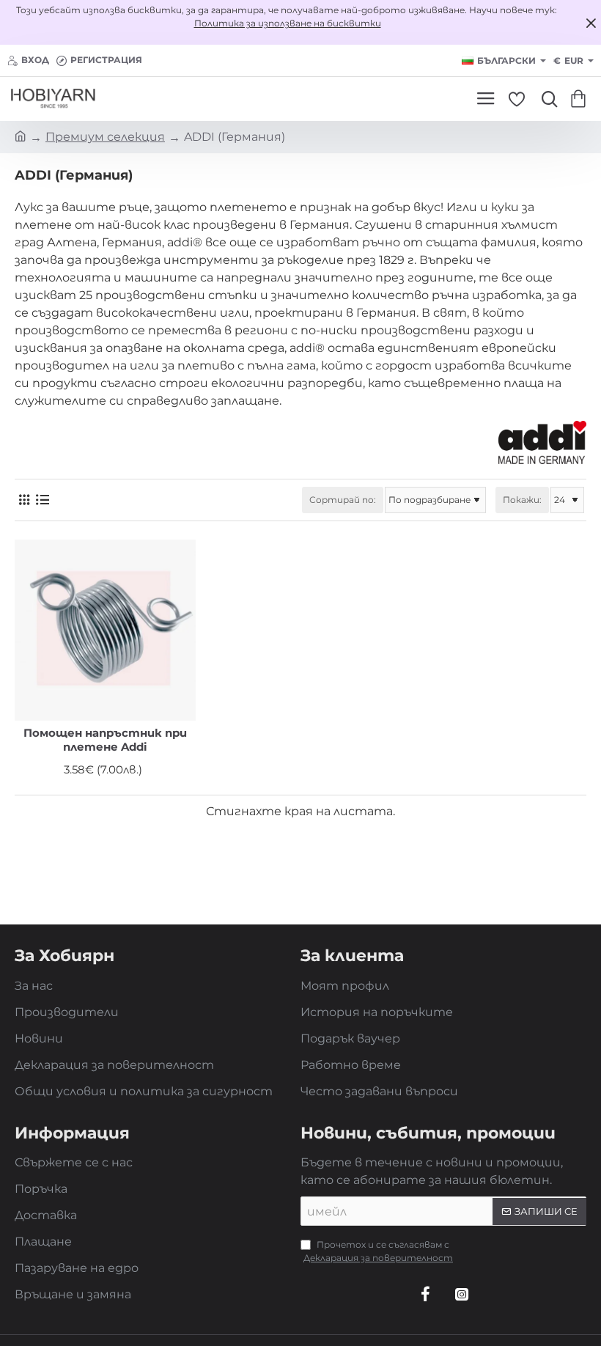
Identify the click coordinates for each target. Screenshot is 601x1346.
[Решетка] (24, 500)
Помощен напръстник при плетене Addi (105, 740)
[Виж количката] (581, 99)
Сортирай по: (342, 499)
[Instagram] (461, 1294)
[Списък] (42, 500)
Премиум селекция (105, 137)
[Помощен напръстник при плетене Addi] (105, 630)
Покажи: (522, 499)
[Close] (590, 22)
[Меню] (485, 99)
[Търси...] (546, 99)
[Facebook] (425, 1294)
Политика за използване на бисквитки (287, 23)
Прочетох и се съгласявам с (378, 1251)
